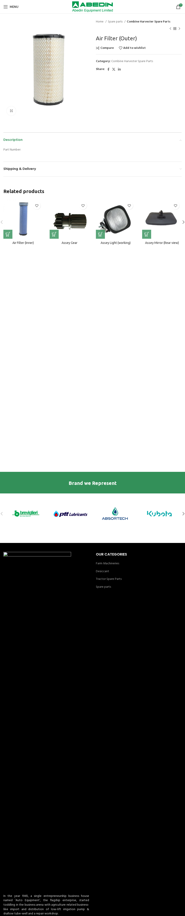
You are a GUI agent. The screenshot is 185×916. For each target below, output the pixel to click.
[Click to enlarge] (11, 110)
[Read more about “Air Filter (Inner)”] (7, 234)
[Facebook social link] (108, 69)
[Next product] (179, 28)
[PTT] (70, 513)
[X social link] (114, 69)
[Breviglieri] (25, 513)
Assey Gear (69, 243)
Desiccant (102, 571)
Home (100, 21)
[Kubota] (159, 513)
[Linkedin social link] (119, 69)
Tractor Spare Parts (109, 579)
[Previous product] (170, 28)
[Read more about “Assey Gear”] (54, 234)
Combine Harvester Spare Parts (148, 21)
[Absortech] (114, 513)
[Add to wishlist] (37, 205)
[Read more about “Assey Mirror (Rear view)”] (146, 234)
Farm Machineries (107, 563)
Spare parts (115, 21)
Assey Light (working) (116, 243)
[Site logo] (92, 6)
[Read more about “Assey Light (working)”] (100, 234)
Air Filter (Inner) (23, 243)
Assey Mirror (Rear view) (162, 243)
